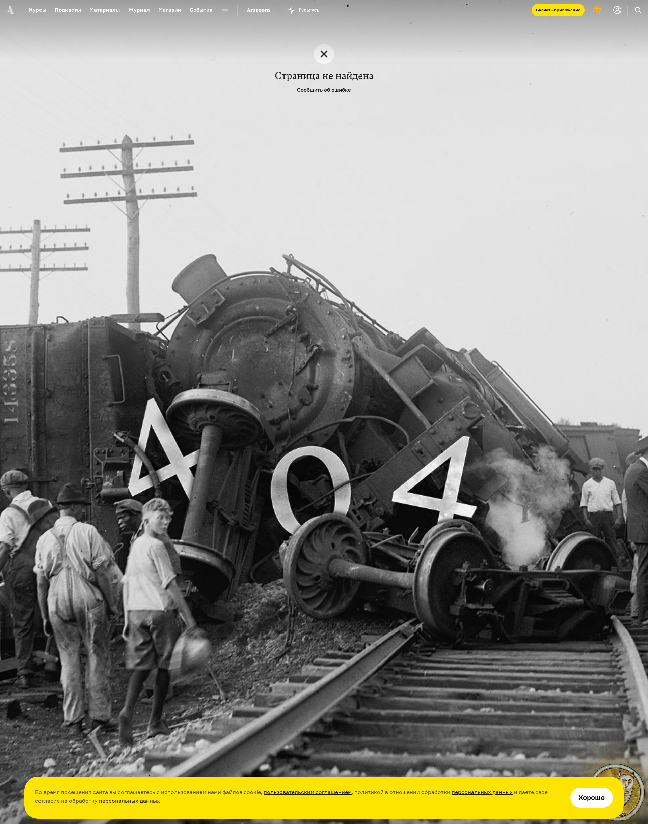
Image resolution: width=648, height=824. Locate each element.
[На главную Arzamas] (10, 10)
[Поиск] (638, 10)
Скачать (558, 9)
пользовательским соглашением (308, 792)
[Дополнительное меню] (225, 10)
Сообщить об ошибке (324, 90)
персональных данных (482, 792)
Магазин (169, 10)
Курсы (37, 10)
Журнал (139, 10)
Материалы (104, 10)
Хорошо (591, 797)
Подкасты (68, 10)
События (201, 10)
